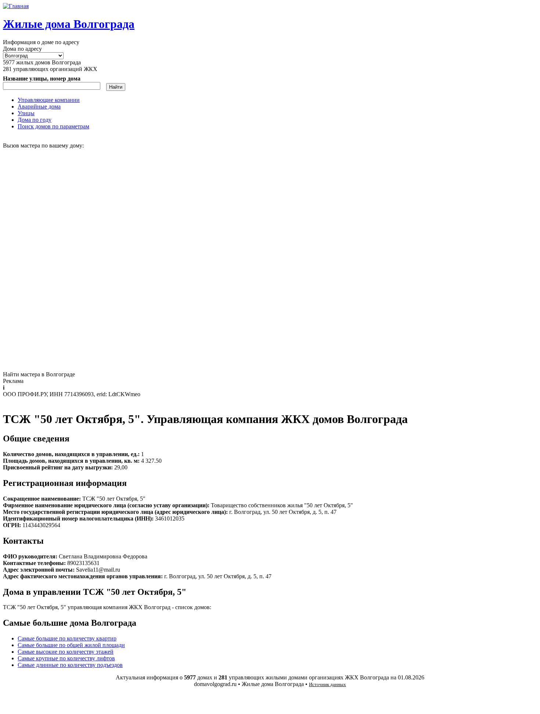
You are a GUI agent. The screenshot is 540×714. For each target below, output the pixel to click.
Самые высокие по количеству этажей (66, 652)
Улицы (26, 113)
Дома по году (34, 120)
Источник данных (327, 684)
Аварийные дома (39, 106)
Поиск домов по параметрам (53, 126)
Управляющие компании (49, 100)
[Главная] (16, 6)
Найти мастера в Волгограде (39, 374)
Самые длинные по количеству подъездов (70, 665)
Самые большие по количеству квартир (67, 638)
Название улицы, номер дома (41, 78)
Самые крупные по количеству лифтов (66, 658)
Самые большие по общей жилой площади (71, 645)
